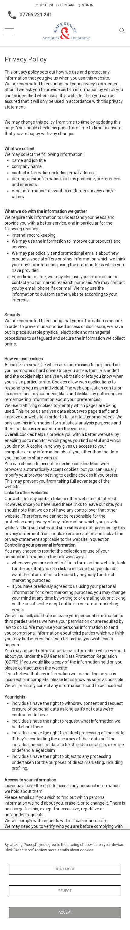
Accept (65, 912)
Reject (65, 891)
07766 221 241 (36, 14)
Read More (65, 869)
